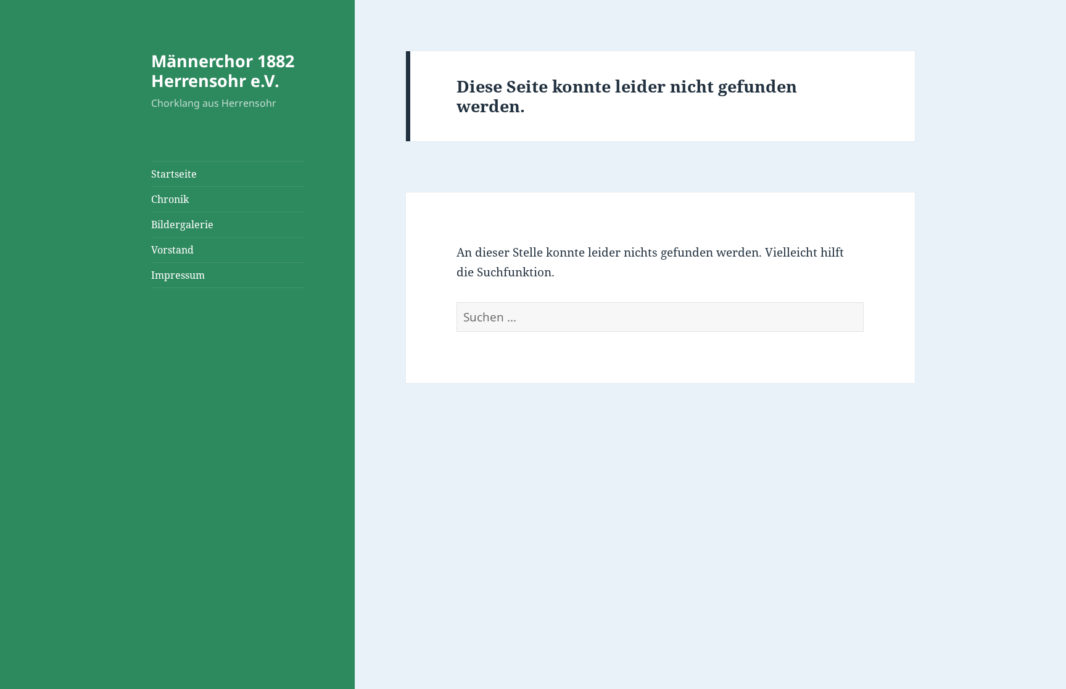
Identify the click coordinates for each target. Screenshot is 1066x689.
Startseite (174, 174)
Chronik (170, 199)
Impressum (178, 275)
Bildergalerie (182, 224)
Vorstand (172, 250)
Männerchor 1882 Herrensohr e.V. (222, 70)
